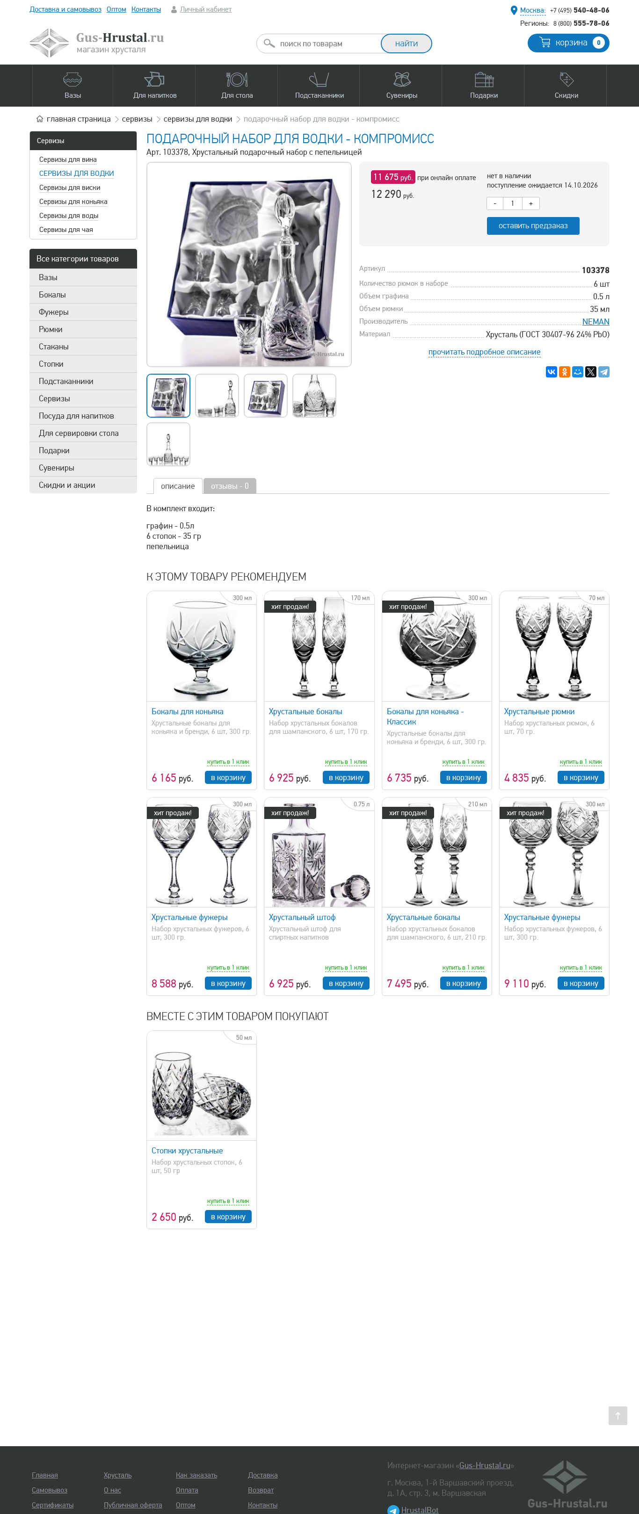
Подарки (54, 450)
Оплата (187, 1490)
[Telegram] (604, 371)
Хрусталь (117, 1475)
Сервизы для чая (66, 229)
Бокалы (52, 295)
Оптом (116, 9)
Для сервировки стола (79, 433)
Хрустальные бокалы (305, 711)
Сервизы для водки (76, 173)
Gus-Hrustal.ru (484, 1465)
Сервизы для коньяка (73, 201)
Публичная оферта (133, 1505)
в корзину (228, 777)
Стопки (51, 364)
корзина (578, 42)
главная (79, 119)
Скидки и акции (67, 485)
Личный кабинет (206, 9)
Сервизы (50, 140)
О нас (112, 1490)
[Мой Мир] (577, 371)
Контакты (146, 9)
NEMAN (596, 322)
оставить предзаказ (533, 226)
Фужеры (54, 312)
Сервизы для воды (68, 215)
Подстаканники (66, 381)
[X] (590, 371)
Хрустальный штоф (302, 917)
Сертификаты (52, 1505)
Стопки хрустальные (187, 1150)
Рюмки (51, 329)
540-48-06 (580, 9)
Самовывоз (49, 1490)
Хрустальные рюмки (539, 711)
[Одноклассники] (564, 371)
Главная (45, 1475)
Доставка (263, 1475)
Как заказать (196, 1475)
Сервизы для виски (69, 187)
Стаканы (54, 346)
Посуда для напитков (76, 416)
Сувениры (56, 468)
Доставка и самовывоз (65, 9)
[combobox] (327, 43)
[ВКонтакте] (551, 371)
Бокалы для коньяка (188, 711)
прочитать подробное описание (484, 352)
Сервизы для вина (68, 159)
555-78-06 (581, 23)
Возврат (261, 1490)
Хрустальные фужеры (190, 917)
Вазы (48, 277)
